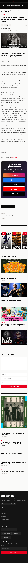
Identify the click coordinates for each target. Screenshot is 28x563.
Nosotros (3, 510)
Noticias (6, 10)
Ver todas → (24, 229)
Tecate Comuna (6, 537)
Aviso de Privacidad (5, 519)
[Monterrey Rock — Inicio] (14, 495)
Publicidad (3, 513)
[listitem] (6, 240)
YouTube (15, 189)
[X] (5, 504)
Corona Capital (6, 533)
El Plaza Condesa (5, 206)
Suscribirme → (14, 552)
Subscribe (3, 516)
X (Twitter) (15, 193)
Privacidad (9, 560)
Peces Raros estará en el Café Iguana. (12, 471)
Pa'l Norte (4, 529)
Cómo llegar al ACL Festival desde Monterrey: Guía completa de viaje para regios (12, 444)
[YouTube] (11, 504)
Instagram (15, 175)
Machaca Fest (16, 533)
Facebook (15, 180)
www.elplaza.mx (15, 157)
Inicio (2, 10)
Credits (19, 560)
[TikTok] (14, 504)
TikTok (15, 184)
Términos (14, 560)
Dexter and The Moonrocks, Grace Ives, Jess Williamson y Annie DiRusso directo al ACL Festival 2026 (13, 462)
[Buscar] (22, 5)
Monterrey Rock (14, 5)
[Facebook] (2, 504)
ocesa (12, 206)
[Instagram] (8, 504)
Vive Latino (13, 529)
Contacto (3, 522)
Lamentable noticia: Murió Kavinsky (10, 348)
